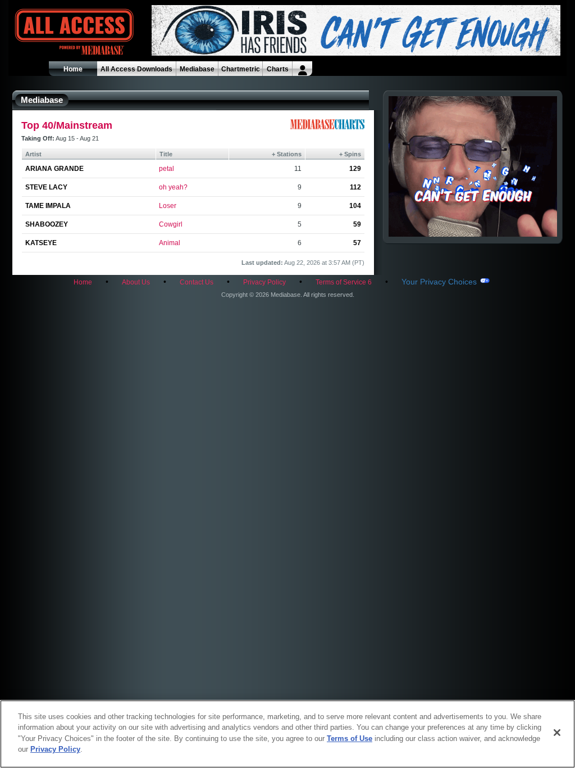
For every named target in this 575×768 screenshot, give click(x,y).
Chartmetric (240, 69)
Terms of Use (349, 738)
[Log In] (302, 68)
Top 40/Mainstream (66, 125)
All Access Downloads (136, 69)
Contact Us (196, 282)
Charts (278, 69)
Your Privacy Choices (439, 281)
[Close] (557, 732)
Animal (169, 243)
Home (73, 69)
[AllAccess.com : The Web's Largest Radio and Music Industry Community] (48, 32)
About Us (136, 282)
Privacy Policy (264, 282)
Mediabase (197, 69)
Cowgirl (170, 224)
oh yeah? (173, 187)
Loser (167, 206)
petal (166, 169)
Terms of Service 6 (344, 282)
